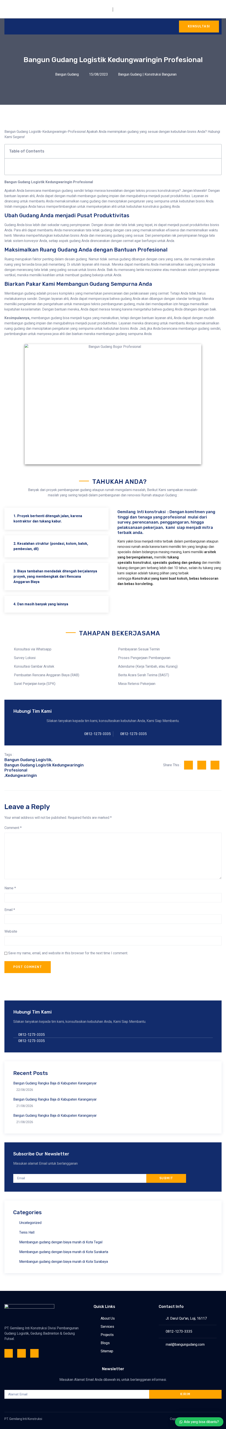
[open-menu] (9, 26)
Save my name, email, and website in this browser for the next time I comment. (68, 953)
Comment (13, 828)
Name (10, 888)
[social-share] (188, 765)
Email (9, 910)
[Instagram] (21, 1353)
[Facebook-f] (8, 1353)
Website (10, 931)
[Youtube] (34, 1353)
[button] (215, 151)
